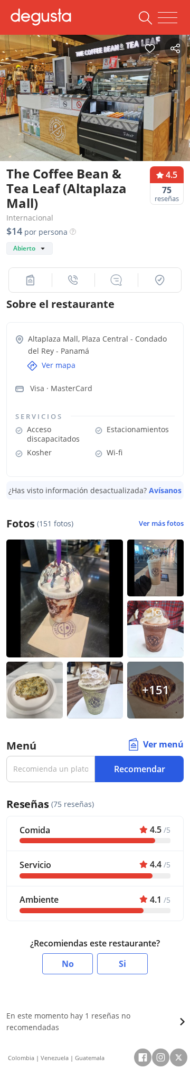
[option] (95, 95)
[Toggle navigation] (168, 18)
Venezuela (55, 1058)
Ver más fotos (161, 523)
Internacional (29, 218)
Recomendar (139, 769)
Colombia (21, 1058)
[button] (30, 280)
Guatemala (89, 1058)
